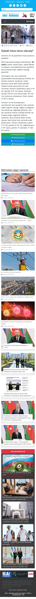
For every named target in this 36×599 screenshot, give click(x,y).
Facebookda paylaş (18, 141)
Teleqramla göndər (18, 138)
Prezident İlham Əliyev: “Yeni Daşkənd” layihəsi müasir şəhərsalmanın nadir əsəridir (17, 443)
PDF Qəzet (29, 21)
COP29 (28, 593)
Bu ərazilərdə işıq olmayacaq (11, 272)
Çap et (30, 45)
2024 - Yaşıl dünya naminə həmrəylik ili (15, 593)
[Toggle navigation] (5, 21)
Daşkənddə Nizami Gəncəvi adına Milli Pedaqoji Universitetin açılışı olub (16, 370)
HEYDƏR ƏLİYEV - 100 (18, 594)
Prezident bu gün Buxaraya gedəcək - (16, 220)
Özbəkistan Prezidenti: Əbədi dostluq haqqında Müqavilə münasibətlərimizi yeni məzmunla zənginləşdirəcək (17, 418)
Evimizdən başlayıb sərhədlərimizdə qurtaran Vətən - (18, 475)
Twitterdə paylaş (18, 144)
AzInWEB (9, 587)
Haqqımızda (20, 2)
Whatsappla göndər (18, 134)
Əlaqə (27, 2)
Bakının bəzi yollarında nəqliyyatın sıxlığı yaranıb (17, 297)
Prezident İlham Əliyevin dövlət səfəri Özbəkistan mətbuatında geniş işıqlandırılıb (17, 395)
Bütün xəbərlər (10, 2)
